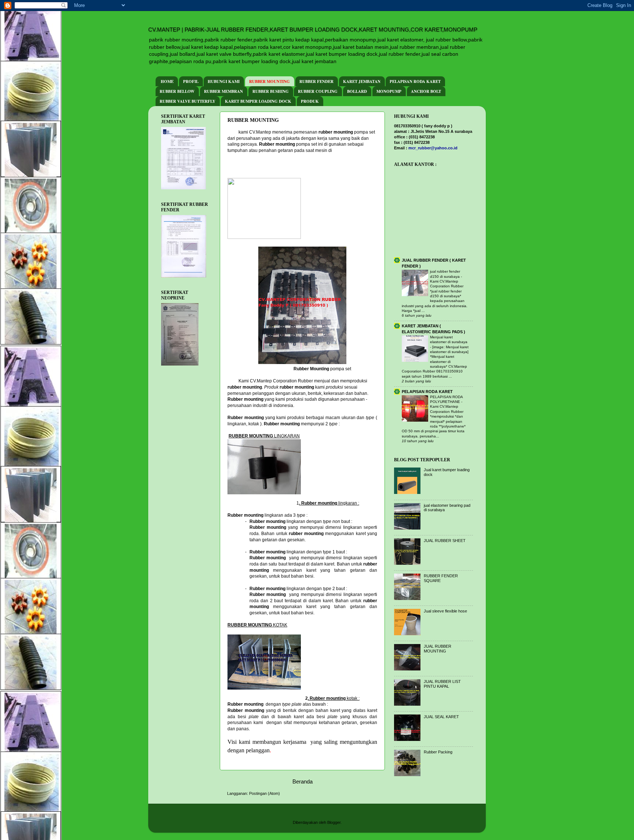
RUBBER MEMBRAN (223, 91)
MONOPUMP (388, 91)
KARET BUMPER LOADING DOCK (258, 101)
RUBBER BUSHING (270, 91)
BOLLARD (357, 91)
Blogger (333, 822)
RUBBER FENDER (316, 81)
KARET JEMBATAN (361, 81)
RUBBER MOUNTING (269, 81)
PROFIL (190, 81)
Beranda (302, 781)
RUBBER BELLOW (177, 91)
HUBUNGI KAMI (224, 81)
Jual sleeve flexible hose (445, 611)
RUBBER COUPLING (318, 91)
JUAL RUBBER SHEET (445, 540)
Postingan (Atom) (264, 793)
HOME (167, 81)
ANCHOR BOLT (426, 91)
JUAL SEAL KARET (441, 716)
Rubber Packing (438, 752)
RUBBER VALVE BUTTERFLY (187, 101)
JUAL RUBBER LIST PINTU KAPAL (442, 683)
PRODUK (310, 101)
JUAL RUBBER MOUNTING (437, 648)
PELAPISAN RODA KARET (415, 81)
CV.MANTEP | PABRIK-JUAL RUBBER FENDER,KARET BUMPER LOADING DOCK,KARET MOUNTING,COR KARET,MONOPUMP (312, 29)
